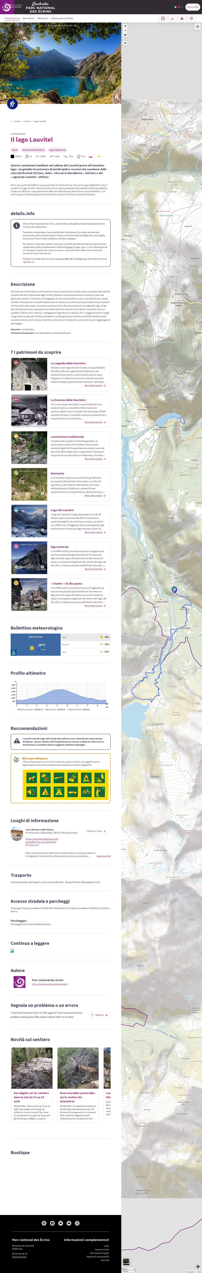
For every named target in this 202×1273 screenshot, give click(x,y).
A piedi (27, 121)
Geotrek (105, 1260)
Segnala (99, 1015)
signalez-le (28, 262)
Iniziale (17, 121)
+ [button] (125, 26)
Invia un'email (19, 1256)
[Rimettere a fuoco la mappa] (125, 43)
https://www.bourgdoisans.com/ (42, 839)
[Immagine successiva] (116, 63)
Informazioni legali (99, 1253)
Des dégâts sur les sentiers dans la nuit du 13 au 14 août (31, 1097)
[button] (125, 35)
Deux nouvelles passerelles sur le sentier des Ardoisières (77, 1097)
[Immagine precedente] (4, 63)
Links (106, 1246)
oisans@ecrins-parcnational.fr (40, 842)
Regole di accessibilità (98, 1256)
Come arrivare (102, 1249)
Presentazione (12, 18)
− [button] (125, 30)
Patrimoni (42, 18)
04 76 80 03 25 (32, 845)
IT (179, 7)
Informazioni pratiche (62, 18)
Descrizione (28, 18)
